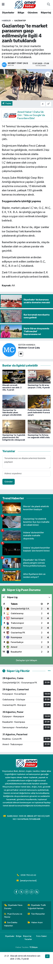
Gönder (8, 482)
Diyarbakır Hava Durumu (13, 906)
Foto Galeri (41, 936)
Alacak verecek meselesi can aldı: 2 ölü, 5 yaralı (11, 387)
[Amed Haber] (25, 4)
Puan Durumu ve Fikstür (13, 915)
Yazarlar (28, 939)
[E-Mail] (20, 354)
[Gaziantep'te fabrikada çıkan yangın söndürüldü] (13, 401)
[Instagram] (26, 891)
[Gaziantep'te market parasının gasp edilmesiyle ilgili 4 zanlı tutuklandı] (26, 84)
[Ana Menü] (3, 4)
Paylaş (8, 103)
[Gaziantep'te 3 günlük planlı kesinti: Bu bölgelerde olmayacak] (13, 426)
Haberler (6, 21)
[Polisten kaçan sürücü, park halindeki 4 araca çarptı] (39, 401)
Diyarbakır (8, 12)
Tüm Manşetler (38, 914)
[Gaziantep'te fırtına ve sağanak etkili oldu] (39, 426)
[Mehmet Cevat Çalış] (9, 350)
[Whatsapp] (31, 891)
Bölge (21, 12)
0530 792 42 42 (28, 875)
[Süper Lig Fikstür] (49, 671)
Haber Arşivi (37, 922)
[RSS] (36, 891)
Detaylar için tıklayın (26, 660)
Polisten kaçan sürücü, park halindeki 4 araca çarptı (39, 412)
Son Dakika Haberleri (10, 924)
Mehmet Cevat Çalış (29, 348)
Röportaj (46, 12)
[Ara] (48, 4)
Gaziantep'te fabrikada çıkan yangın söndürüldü (11, 412)
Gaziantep (20, 21)
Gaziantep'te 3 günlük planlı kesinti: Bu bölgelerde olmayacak (13, 437)
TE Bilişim (33, 947)
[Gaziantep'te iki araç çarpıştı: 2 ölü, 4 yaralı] (39, 376)
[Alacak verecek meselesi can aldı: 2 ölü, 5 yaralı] (13, 376)
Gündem (32, 12)
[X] (21, 891)
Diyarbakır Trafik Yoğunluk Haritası (37, 906)
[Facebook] (16, 891)
